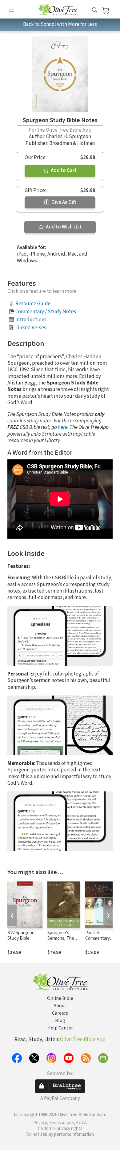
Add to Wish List (63, 227)
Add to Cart (63, 170)
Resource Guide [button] (33, 303)
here (62, 427)
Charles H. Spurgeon (68, 136)
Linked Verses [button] (30, 327)
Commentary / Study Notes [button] (45, 311)
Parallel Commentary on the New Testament (97, 942)
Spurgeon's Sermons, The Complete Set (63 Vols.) (60, 942)
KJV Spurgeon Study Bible (20, 936)
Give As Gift (63, 202)
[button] (94, 10)
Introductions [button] (30, 319)
